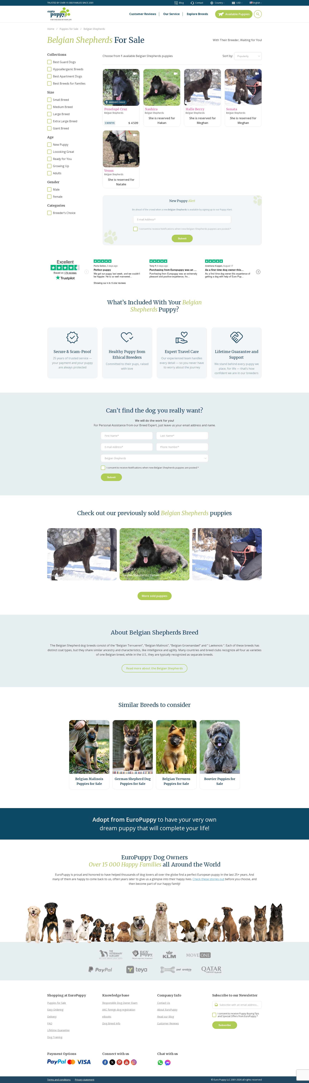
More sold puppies (154, 596)
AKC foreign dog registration (118, 1009)
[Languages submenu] (261, 2)
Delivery (52, 1016)
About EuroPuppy (167, 1009)
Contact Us (163, 1003)
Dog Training (54, 1037)
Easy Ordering (55, 1009)
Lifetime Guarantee (58, 1030)
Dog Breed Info (111, 1023)
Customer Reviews (168, 1023)
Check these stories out (208, 879)
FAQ (49, 1023)
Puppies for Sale (56, 1003)
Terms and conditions (59, 1079)
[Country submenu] (224, 2)
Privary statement (84, 1079)
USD (238, 2)
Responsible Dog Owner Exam (120, 1003)
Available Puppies (237, 14)
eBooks (106, 1016)
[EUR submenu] (241, 2)
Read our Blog (165, 1016)
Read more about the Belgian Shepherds (154, 668)
